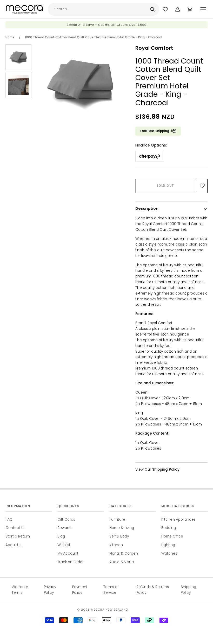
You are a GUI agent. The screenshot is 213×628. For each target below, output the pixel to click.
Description (146, 208)
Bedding (168, 527)
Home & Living (121, 527)
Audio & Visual (122, 562)
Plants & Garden (123, 553)
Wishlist (63, 544)
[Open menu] (203, 9)
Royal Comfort (154, 48)
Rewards (64, 527)
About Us (13, 544)
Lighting (168, 544)
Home (10, 37)
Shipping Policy (188, 589)
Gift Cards (66, 519)
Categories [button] (120, 506)
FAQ (8, 519)
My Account (67, 553)
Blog (61, 536)
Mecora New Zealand (109, 610)
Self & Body (119, 536)
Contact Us (15, 527)
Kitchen (116, 544)
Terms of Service (110, 589)
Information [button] (17, 506)
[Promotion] (106, 27)
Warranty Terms (20, 589)
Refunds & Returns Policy (152, 589)
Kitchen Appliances (178, 519)
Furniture (117, 519)
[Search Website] (152, 9)
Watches (169, 553)
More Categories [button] (177, 506)
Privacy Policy (50, 589)
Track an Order (70, 562)
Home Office (172, 536)
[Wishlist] (165, 9)
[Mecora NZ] (24, 9)
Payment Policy (80, 589)
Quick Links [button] (68, 506)
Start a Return (17, 536)
